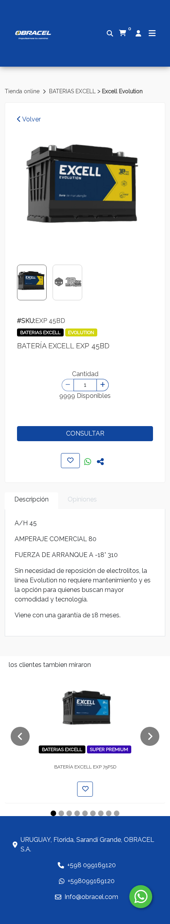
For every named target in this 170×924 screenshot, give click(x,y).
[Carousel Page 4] (77, 813)
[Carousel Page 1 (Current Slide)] (53, 813)
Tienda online (23, 91)
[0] (123, 33)
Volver (31, 119)
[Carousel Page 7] (101, 813)
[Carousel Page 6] (93, 813)
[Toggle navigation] (152, 33)
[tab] (31, 500)
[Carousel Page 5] (85, 813)
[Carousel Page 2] (61, 813)
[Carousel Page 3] (69, 813)
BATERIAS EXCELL (73, 91)
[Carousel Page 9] (116, 813)
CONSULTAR (85, 433)
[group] (85, 191)
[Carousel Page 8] (108, 813)
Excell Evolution (122, 91)
